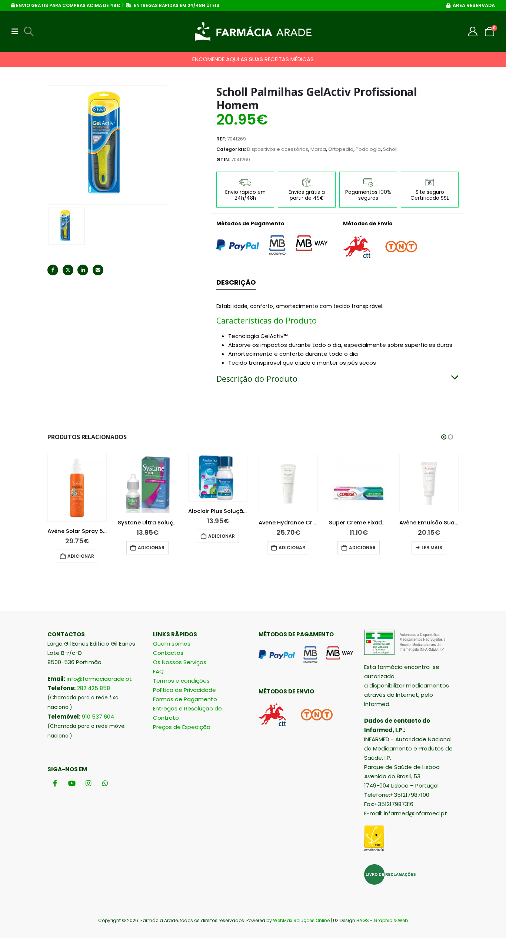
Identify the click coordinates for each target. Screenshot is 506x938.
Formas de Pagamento (185, 699)
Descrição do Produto (256, 378)
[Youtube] (71, 783)
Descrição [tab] (236, 282)
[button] (17, 31)
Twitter (68, 270)
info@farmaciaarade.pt (99, 679)
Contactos (168, 653)
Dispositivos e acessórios (277, 149)
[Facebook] (55, 783)
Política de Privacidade (184, 690)
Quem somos (171, 643)
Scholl (390, 149)
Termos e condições (181, 681)
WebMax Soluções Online (301, 920)
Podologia (368, 149)
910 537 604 (98, 716)
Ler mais (432, 547)
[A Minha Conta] (473, 31)
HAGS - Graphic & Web (382, 920)
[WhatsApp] (105, 783)
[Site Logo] (253, 31)
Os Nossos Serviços (179, 662)
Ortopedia (340, 149)
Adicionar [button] (80, 556)
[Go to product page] (77, 487)
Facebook (52, 270)
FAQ (158, 671)
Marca (318, 149)
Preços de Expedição (181, 727)
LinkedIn (82, 270)
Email (98, 270)
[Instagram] (88, 783)
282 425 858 (93, 688)
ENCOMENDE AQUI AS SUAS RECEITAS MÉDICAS (253, 59)
